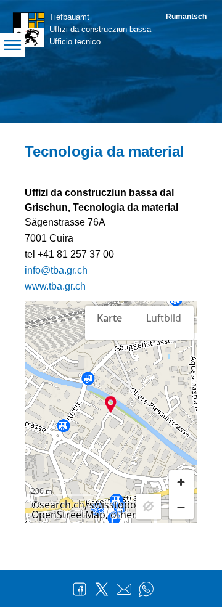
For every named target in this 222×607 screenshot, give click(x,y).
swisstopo (112, 504)
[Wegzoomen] (181, 507)
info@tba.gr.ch (56, 270)
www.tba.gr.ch (55, 286)
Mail (124, 589)
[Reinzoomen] (181, 482)
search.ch (61, 504)
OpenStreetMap (68, 514)
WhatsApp (146, 589)
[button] (111, 404)
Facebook (79, 589)
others (125, 514)
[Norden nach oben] (181, 360)
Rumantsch (186, 16)
